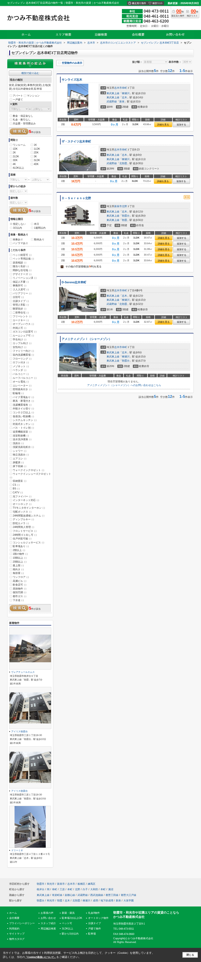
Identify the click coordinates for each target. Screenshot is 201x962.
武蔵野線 (112, 101)
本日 (36, 223)
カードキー (21, 320)
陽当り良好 (21, 266)
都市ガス (19, 596)
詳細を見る (163, 124)
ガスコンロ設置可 (25, 331)
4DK (36, 164)
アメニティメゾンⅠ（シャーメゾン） (87, 339)
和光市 (51, 883)
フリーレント (22, 316)
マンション (33, 95)
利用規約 (14, 928)
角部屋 (18, 573)
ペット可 (67, 923)
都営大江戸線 (128, 895)
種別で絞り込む (30, 73)
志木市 (118, 87)
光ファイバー (22, 496)
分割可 (18, 297)
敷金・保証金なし (23, 115)
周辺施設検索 (48, 928)
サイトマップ (17, 933)
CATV (18, 492)
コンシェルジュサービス (28, 542)
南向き (18, 569)
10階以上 (19, 557)
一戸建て (18, 99)
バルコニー (21, 374)
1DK (15, 148)
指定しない (19, 223)
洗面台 (18, 443)
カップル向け (22, 343)
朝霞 (124, 220)
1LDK (37, 148)
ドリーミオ (17, 850)
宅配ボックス (22, 511)
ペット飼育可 (22, 254)
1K (35, 144)
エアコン (19, 458)
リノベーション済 (25, 277)
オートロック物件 (98, 917)
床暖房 (18, 462)
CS (16, 484)
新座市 (118, 206)
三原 (62, 889)
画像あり (18, 239)
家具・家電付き (23, 400)
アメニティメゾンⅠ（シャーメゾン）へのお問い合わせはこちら (124, 385)
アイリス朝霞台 (19, 731)
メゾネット (21, 366)
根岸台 (40, 889)
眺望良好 (19, 308)
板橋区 (81, 883)
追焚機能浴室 (22, 431)
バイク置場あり (23, 397)
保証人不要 (21, 281)
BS (16, 488)
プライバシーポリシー (22, 923)
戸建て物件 (94, 928)
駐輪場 (18, 393)
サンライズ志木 (72, 79)
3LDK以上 (67, 928)
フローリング (22, 358)
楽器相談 (19, 262)
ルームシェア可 (23, 335)
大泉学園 (128, 900)
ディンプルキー (23, 519)
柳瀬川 (126, 93)
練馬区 (91, 883)
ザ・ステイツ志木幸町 (76, 141)
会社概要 (14, 917)
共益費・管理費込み (24, 123)
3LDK (37, 160)
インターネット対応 (26, 500)
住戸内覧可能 (22, 538)
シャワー (19, 450)
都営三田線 (112, 895)
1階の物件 (20, 553)
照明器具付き (22, 389)
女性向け (19, 347)
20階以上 (19, 561)
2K (14, 152)
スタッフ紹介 (48, 923)
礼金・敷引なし (22, 119)
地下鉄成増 (106, 900)
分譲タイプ (21, 301)
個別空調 (19, 592)
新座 (121, 101)
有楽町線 (57, 895)
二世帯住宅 (21, 312)
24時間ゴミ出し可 (25, 534)
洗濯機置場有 (22, 404)
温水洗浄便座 (22, 439)
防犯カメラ (21, 523)
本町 (69, 889)
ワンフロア (21, 577)
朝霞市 (40, 883)
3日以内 (17, 227)
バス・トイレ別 (23, 427)
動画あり (39, 239)
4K (14, 164)
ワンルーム (19, 144)
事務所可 (19, 285)
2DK (36, 152)
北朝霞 (123, 163)
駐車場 (92, 933)
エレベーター (22, 385)
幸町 (124, 87)
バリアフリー (22, 293)
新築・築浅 (68, 912)
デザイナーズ (22, 274)
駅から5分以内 (70, 933)
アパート (18, 95)
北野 (124, 206)
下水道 (18, 600)
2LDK (16, 156)
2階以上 (19, 550)
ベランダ (19, 370)
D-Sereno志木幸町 (74, 282)
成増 (95, 900)
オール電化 (21, 381)
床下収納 (19, 466)
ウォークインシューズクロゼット (30, 475)
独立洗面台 (21, 454)
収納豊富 (19, 480)
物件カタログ (17, 938)
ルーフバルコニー (25, 377)
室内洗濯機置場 (23, 354)
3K (35, 156)
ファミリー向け (23, 350)
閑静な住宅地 (22, 270)
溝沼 (110, 889)
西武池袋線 (96, 895)
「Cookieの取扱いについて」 (40, 957)
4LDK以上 (18, 167)
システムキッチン (25, 420)
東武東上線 (113, 93)
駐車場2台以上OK (72, 917)
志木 (124, 97)
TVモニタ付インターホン (29, 507)
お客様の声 (47, 912)
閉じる (190, 954)
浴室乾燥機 (21, 435)
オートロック (22, 504)
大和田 (94, 889)
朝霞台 (126, 215)
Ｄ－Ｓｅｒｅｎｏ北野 (76, 198)
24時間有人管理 (23, 527)
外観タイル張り (23, 408)
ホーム (13, 912)
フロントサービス (25, 530)
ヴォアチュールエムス (23, 672)
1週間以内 (40, 227)
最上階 (18, 565)
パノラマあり (20, 243)
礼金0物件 (94, 912)
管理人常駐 (21, 304)
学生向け (19, 339)
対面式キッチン (23, 424)
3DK (15, 160)
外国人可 (19, 327)
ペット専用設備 (23, 258)
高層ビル (19, 580)
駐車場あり (21, 546)
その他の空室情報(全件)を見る (81, 266)
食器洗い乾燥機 (23, 416)
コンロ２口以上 (23, 412)
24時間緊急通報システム (28, 515)
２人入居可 (21, 289)
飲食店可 (19, 584)
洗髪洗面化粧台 (23, 446)
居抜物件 (19, 588)
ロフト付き (21, 362)
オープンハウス (23, 323)
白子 (85, 889)
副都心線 (70, 895)
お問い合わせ (48, 917)
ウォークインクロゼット (28, 470)
